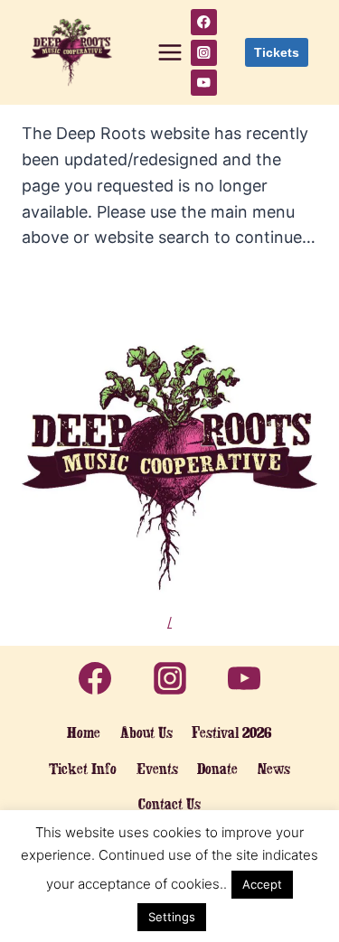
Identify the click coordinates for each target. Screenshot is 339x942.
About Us (146, 732)
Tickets (276, 52)
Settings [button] (171, 916)
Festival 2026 (232, 732)
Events (157, 769)
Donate (217, 769)
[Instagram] (204, 53)
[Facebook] (204, 22)
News (274, 769)
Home (83, 732)
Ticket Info (83, 769)
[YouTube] (204, 83)
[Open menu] (169, 52)
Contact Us (169, 804)
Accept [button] (262, 884)
